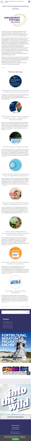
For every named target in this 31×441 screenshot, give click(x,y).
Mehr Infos (22, 437)
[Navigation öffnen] (29, 2)
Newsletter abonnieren (15, 417)
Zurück (3, 67)
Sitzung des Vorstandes (8, 324)
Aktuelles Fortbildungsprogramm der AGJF (15, 347)
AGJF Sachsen (2, 2)
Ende (27, 306)
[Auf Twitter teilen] (29, 5)
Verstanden (15, 439)
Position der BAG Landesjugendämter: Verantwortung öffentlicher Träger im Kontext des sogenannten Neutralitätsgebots (15, 233)
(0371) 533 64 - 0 (16, 431)
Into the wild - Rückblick (15, 399)
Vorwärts (23, 306)
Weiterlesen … (14, 98)
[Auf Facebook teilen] (27, 5)
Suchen (27, 312)
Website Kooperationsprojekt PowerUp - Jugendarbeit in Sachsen (15, 373)
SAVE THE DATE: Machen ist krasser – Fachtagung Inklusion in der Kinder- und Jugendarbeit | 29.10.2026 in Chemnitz (15, 118)
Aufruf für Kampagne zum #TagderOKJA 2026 (15, 147)
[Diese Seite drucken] (25, 5)
